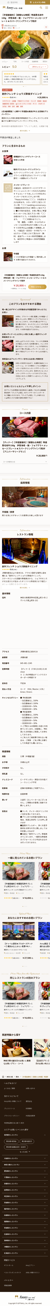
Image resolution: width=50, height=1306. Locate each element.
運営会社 (29, 1101)
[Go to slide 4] (24, 435)
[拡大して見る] (8, 159)
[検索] (41, 7)
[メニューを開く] (46, 7)
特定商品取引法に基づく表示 (14, 1123)
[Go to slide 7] (28, 435)
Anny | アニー (30, 1265)
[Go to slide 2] (24, 86)
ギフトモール (8, 1265)
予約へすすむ (36, 287)
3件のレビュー (38, 66)
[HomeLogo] (25, 1297)
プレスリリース (9, 1108)
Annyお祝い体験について (12, 1101)
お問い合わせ (30, 1088)
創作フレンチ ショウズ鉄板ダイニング (19, 566)
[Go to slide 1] (23, 86)
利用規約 (29, 1108)
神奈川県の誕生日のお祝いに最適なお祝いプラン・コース (17, 1062)
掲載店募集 (8, 1285)
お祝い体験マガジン (33, 1272)
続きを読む (24, 131)
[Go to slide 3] (23, 435)
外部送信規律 (30, 1115)
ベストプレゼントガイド (12, 1272)
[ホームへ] (12, 8)
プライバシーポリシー (11, 1115)
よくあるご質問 (9, 1088)
